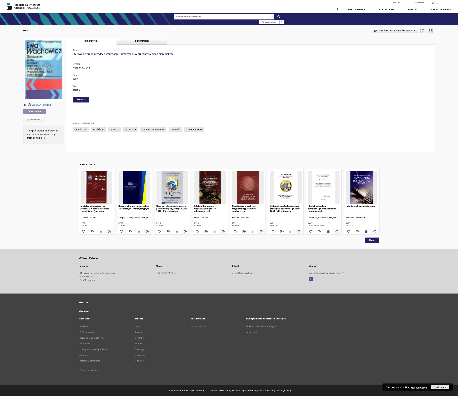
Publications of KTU (89, 332)
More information (419, 387)
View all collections (88, 370)
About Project (356, 9)
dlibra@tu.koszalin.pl (242, 273)
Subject (138, 343)
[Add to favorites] (422, 30)
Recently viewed (441, 9)
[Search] (279, 16)
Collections (386, 9)
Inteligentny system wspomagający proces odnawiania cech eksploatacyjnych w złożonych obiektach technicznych (209, 208)
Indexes (413, 9)
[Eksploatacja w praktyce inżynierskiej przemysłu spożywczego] (248, 187)
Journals (83, 355)
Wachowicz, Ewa (81, 67)
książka (77, 90)
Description (140, 355)
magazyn (114, 129)
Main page (84, 311)
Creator (138, 332)
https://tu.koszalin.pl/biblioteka (324, 273)
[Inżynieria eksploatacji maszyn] (361, 187)
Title (137, 326)
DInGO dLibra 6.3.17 (199, 390)
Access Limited (41, 105)
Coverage (139, 349)
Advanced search (269, 22)
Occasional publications (91, 338)
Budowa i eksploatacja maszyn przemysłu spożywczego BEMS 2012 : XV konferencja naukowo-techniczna (171, 208)
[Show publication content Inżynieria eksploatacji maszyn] (366, 231)
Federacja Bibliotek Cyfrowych (261, 326)
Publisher (139, 361)
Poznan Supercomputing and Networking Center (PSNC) (261, 390)
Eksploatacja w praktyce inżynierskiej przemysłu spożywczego (244, 208)
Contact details (198, 326)
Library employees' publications (95, 349)
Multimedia (85, 343)
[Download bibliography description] (92, 231)
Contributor (140, 338)
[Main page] (336, 9)
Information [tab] (142, 41)
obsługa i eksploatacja (153, 129)
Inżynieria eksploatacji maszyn (361, 206)
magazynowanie (194, 129)
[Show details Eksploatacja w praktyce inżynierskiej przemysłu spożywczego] (260, 231)
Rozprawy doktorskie (89, 361)
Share (435, 3)
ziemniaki (175, 129)
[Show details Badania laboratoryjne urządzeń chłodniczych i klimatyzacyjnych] (146, 231)
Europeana (251, 332)
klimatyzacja (80, 129)
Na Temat (84, 326)
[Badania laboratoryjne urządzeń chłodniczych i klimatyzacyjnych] (134, 187)
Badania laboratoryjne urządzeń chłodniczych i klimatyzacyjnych (133, 207)
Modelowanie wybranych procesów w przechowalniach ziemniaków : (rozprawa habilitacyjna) (95, 208)
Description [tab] (91, 41)
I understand (440, 387)
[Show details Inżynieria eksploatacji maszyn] (374, 231)
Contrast (419, 2)
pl (399, 3)
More (372, 240)
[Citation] (430, 30)
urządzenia (130, 129)
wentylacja (98, 129)
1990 (75, 78)
